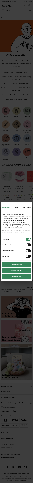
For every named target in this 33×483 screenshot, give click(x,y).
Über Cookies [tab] (26, 207)
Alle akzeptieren (16, 264)
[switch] (28, 244)
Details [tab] (16, 207)
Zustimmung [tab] (6, 207)
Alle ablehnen (16, 276)
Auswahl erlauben (16, 270)
